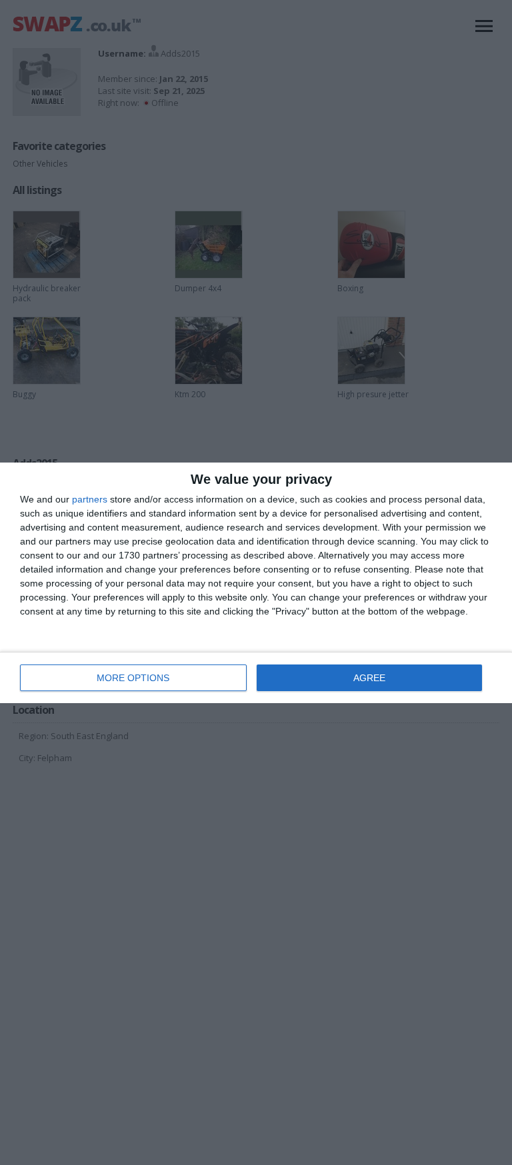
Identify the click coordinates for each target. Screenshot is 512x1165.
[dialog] (256, 583)
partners (89, 499)
